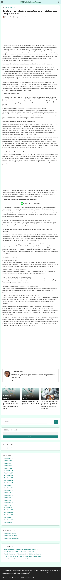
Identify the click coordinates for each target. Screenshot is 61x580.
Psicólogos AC (8, 458)
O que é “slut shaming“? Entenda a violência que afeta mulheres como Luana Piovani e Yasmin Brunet (10, 405)
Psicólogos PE (8, 495)
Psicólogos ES (8, 475)
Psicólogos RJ (8, 502)
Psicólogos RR (8, 510)
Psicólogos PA (8, 490)
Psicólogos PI (8, 497)
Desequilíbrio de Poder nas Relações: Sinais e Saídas (19, 551)
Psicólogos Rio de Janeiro (11, 538)
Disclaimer (4, 577)
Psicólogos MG (8, 483)
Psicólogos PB (8, 493)
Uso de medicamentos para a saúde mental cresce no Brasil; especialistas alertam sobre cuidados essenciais (49, 405)
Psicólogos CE (8, 470)
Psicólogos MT (8, 488)
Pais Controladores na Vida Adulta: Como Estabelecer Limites (22, 554)
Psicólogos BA (8, 468)
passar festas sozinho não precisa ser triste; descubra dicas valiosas (30, 403)
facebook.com (4, 448)
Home (7, 7)
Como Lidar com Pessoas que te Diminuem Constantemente (22, 556)
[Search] (56, 422)
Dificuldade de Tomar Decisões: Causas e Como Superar (21, 549)
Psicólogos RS (8, 512)
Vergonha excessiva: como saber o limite (16, 559)
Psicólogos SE (8, 517)
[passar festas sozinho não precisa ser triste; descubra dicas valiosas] (30, 394)
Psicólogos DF (8, 473)
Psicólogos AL (8, 460)
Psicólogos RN (8, 505)
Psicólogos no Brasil (10, 533)
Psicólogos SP (8, 520)
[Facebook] (12, 380)
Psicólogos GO (8, 478)
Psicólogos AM (8, 463)
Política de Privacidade (28, 577)
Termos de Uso (17, 577)
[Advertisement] (30, 32)
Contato (10, 577)
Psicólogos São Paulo (10, 535)
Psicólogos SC (8, 515)
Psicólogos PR (8, 500)
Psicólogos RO (8, 507)
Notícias (12, 7)
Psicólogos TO (8, 522)
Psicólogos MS (8, 485)
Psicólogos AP (8, 465)
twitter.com (7, 448)
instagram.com (11, 448)
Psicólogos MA (8, 480)
